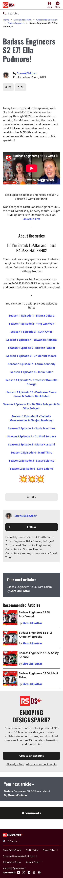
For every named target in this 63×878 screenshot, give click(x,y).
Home (6, 19)
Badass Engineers (16, 23)
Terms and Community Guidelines (18, 856)
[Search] (5, 13)
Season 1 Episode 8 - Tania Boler (31, 372)
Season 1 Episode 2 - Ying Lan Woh (31, 323)
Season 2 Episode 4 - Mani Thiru (31, 452)
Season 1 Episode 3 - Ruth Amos (31, 332)
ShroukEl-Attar (27, 73)
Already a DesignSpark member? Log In (32, 764)
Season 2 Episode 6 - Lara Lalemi (31, 468)
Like (31, 497)
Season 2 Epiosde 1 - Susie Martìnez (31, 428)
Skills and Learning (22, 19)
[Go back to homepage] (9, 5)
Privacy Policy (49, 850)
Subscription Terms (12, 862)
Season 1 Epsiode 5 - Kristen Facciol (31, 348)
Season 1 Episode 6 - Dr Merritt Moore (31, 356)
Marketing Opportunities (14, 868)
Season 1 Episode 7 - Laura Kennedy (31, 364)
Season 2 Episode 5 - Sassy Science (31, 460)
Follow (22, 527)
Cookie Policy (32, 850)
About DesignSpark (12, 850)
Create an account (31, 755)
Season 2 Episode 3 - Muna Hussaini (31, 444)
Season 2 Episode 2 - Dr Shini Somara (31, 436)
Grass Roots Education (46, 19)
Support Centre (33, 862)
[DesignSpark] (13, 834)
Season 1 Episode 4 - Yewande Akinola (31, 340)
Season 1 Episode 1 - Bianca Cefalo (31, 315)
